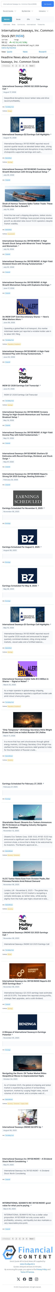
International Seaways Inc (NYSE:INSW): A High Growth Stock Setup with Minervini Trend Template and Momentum (26, 243)
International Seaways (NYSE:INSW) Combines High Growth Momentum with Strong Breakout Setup (26, 170)
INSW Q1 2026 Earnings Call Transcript (21, 385)
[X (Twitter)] (18, 1279)
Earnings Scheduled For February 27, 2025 (23, 783)
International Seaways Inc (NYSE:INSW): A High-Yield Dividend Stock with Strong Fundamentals (27, 262)
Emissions (16, 855)
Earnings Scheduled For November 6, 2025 (23, 508)
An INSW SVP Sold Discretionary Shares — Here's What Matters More (25, 318)
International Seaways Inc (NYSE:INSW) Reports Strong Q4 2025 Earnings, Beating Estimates (24, 475)
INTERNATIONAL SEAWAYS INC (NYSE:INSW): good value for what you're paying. (26, 1204)
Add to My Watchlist (9, 48)
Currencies (21, 24)
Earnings (10, 162)
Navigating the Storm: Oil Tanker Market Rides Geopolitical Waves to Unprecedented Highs (24, 1074)
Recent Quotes (8, 11)
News (13, 24)
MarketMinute (9, 756)
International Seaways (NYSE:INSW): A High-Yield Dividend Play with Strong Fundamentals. (25, 352)
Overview (7, 24)
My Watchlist (26, 11)
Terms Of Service (27, 1272)
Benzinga (7, 523)
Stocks (18, 19)
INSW (19, 36)
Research (42, 52)
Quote (9, 52)
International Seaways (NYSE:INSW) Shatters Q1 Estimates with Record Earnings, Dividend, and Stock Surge (27, 456)
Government (11, 234)
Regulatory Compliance (14, 344)
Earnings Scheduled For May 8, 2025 (20, 586)
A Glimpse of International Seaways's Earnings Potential (24, 1033)
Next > (32, 66)
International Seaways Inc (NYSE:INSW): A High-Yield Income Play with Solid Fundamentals (27, 433)
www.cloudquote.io (27, 1264)
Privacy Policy (41, 1269)
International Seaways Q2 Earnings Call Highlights (27, 134)
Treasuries (41, 24)
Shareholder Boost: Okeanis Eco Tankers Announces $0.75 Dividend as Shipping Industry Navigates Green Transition (27, 825)
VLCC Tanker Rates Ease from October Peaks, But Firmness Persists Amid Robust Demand (26, 879)
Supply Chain (24, 1103)
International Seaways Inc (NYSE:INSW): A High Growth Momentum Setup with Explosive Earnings (26, 283)
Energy (10, 111)
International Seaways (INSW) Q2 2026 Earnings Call (25, 87)
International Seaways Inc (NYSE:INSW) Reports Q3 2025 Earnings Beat (26, 982)
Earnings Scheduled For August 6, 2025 (22, 547)
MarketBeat (8, 158)
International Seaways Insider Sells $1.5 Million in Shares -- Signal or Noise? (25, 680)
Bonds (9, 954)
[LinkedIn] (30, 1279)
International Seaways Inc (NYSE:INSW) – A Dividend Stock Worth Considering (27, 1160)
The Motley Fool (9, 107)
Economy (10, 760)
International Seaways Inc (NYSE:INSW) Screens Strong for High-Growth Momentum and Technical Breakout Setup (26, 414)
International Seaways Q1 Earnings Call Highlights (26, 624)
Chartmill (7, 180)
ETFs (28, 19)
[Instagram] (36, 1279)
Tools (38, 19)
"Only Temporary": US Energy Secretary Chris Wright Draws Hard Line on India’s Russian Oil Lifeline (27, 731)
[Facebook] (24, 1279)
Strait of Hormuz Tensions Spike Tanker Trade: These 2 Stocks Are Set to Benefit (27, 204)
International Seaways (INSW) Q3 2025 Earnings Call (25, 933)
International (31, 24)
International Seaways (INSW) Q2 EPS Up (22, 1127)
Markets (6, 19)
